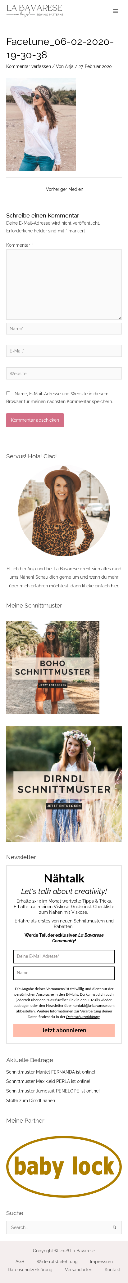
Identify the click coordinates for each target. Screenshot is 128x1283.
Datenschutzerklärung (30, 1269)
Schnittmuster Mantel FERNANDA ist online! (50, 1072)
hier (114, 585)
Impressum (101, 1261)
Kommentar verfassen (28, 66)
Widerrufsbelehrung (57, 1261)
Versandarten (78, 1269)
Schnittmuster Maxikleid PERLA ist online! (48, 1081)
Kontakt (112, 1269)
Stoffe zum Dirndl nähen (30, 1100)
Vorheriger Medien (64, 189)
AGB (20, 1261)
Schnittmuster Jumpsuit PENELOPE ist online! (53, 1090)
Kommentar (19, 245)
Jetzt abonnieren (64, 1031)
